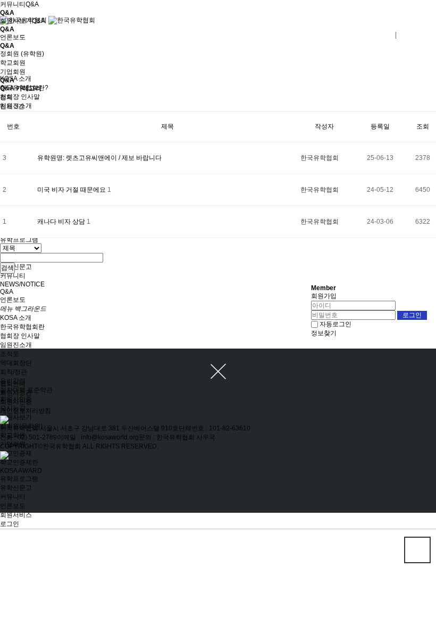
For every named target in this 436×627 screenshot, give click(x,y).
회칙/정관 (13, 372)
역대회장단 (16, 363)
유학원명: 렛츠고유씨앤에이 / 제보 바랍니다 (99, 158)
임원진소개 (16, 345)
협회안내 (13, 383)
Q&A (6, 291)
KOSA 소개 (15, 317)
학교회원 (13, 62)
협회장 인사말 (20, 336)
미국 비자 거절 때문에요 (72, 189)
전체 (6, 97)
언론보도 (13, 299)
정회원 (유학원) (22, 53)
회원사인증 (16, 401)
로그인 (9, 524)
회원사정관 (16, 392)
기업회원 (13, 71)
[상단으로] (417, 550)
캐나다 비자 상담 (62, 221)
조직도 (9, 354)
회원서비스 (16, 515)
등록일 (380, 126)
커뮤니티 (13, 275)
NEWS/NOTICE (22, 284)
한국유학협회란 (22, 327)
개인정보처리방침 (25, 410)
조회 (422, 126)
